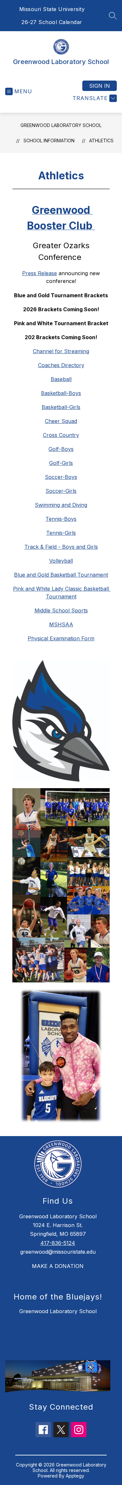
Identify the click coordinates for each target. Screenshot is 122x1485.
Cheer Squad (61, 421)
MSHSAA (61, 624)
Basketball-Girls (61, 407)
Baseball (61, 379)
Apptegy (75, 1476)
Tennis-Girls (61, 533)
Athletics (101, 140)
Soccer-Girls (61, 491)
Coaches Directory (61, 365)
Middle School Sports (61, 610)
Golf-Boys (61, 449)
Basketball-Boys (61, 393)
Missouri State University (52, 9)
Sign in (99, 86)
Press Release (39, 273)
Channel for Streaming (61, 351)
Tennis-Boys (61, 519)
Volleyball (61, 560)
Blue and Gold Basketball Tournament (61, 574)
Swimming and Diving (61, 505)
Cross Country (61, 435)
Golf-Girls (61, 463)
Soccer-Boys (61, 477)
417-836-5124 (57, 1243)
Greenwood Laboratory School (61, 125)
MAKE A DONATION (58, 1266)
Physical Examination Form (61, 638)
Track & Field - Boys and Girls (61, 547)
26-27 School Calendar (51, 22)
